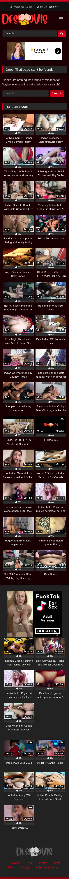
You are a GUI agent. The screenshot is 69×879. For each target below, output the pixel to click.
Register (53, 6)
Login (40, 6)
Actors (25, 867)
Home (16, 863)
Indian (43, 863)
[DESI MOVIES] (28, 20)
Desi (29, 863)
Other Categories (47, 867)
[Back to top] (58, 868)
